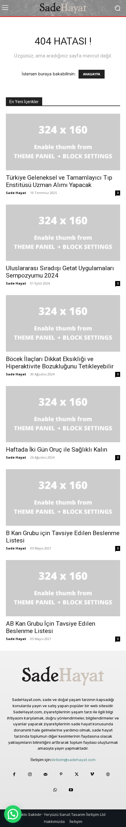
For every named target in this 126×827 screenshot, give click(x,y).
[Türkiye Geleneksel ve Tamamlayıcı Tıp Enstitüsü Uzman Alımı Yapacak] (63, 142)
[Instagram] (29, 774)
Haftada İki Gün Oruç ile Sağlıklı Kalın (56, 449)
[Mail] (45, 774)
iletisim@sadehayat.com (74, 760)
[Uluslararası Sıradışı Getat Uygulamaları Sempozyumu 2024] (63, 233)
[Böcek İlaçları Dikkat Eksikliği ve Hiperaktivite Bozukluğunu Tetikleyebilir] (63, 323)
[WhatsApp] (55, 790)
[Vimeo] (92, 774)
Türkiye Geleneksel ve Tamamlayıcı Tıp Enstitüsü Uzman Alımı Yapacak (59, 181)
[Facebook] (14, 774)
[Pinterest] (61, 774)
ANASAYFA (91, 74)
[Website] (107, 774)
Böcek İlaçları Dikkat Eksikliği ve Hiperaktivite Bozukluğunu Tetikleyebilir (60, 362)
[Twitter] (76, 774)
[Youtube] (70, 790)
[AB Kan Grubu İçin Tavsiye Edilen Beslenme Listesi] (63, 588)
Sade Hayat (16, 192)
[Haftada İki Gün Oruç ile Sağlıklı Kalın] (63, 414)
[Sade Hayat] (63, 8)
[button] (13, 814)
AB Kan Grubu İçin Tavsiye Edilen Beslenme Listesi (50, 627)
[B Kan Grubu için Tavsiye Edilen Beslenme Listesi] (63, 497)
